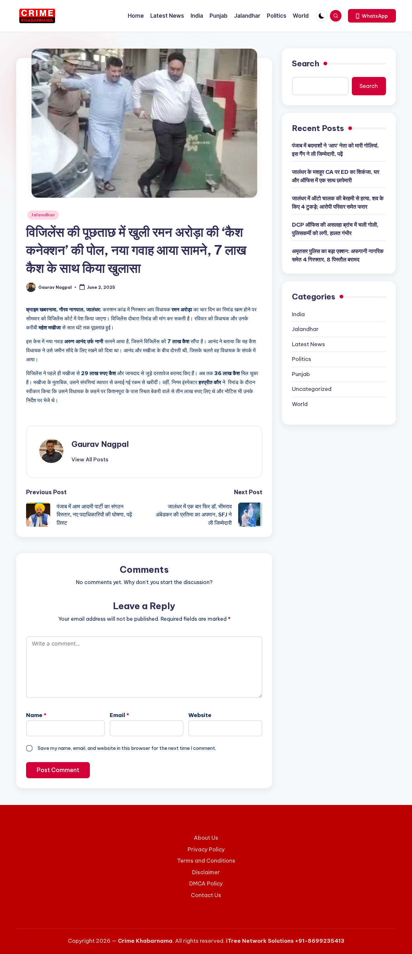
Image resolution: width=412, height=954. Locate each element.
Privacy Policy (206, 849)
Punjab (301, 374)
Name (36, 715)
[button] (372, 16)
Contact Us (206, 895)
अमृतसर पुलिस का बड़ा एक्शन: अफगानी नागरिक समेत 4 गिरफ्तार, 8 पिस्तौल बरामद (338, 255)
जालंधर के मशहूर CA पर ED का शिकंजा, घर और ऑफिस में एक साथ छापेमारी (335, 176)
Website (199, 715)
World (300, 404)
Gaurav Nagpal (100, 444)
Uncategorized (312, 389)
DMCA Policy (206, 883)
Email (119, 715)
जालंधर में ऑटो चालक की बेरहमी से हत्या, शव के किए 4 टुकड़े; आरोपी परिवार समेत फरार (338, 203)
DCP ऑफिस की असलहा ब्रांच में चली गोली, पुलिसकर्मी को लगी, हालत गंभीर (335, 229)
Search (305, 63)
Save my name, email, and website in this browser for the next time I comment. (127, 748)
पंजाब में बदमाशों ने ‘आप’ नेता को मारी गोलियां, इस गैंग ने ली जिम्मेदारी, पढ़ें (335, 150)
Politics (301, 359)
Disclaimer (206, 872)
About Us (206, 837)
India (298, 314)
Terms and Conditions (206, 860)
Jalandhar (43, 215)
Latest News (308, 344)
